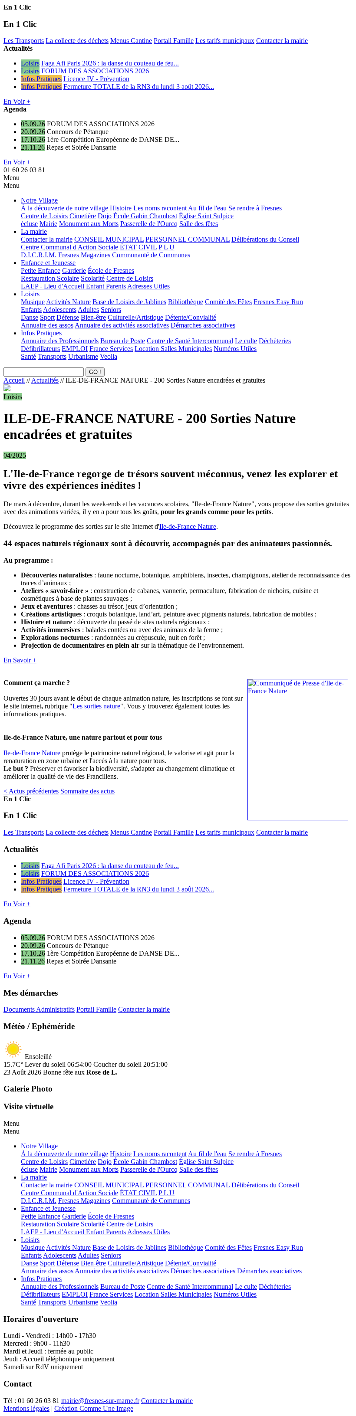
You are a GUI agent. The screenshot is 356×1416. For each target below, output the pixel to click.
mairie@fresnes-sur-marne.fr (100, 1400)
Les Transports (23, 40)
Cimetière (82, 216)
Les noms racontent (160, 208)
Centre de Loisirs (44, 216)
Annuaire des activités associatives (122, 325)
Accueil (14, 380)
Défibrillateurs (40, 348)
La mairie (34, 231)
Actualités (45, 380)
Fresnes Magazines (84, 255)
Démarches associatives (203, 325)
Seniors (111, 309)
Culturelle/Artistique (135, 317)
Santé (28, 356)
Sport (47, 317)
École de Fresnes (111, 270)
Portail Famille (174, 40)
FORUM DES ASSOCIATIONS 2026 (95, 71)
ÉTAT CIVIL (138, 247)
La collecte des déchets (77, 40)
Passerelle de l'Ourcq (149, 223)
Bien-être (93, 317)
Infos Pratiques (41, 78)
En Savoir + (19, 660)
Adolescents (59, 309)
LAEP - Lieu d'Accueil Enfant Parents (73, 286)
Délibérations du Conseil (265, 239)
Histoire (121, 208)
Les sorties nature (96, 706)
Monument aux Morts (89, 223)
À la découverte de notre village (64, 208)
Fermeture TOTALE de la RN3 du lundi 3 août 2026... (138, 86)
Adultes (88, 309)
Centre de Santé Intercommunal (190, 340)
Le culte (246, 340)
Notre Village (39, 200)
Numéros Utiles (235, 348)
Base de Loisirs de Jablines (129, 301)
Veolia (108, 356)
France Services (111, 348)
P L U (166, 247)
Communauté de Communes (151, 255)
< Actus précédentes (31, 791)
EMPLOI (75, 348)
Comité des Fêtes (228, 301)
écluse (29, 223)
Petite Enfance (40, 270)
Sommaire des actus (87, 791)
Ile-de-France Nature (187, 526)
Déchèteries (275, 340)
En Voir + (16, 101)
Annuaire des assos (47, 325)
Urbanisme (83, 356)
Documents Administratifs (39, 1009)
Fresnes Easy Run (278, 301)
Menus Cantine (131, 40)
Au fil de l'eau (207, 208)
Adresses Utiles (148, 286)
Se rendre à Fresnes (255, 208)
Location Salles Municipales (173, 348)
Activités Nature (68, 301)
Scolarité (93, 278)
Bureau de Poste (122, 340)
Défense (67, 317)
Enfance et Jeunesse (48, 262)
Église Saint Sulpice (206, 216)
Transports (52, 356)
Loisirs (30, 63)
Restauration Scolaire (50, 278)
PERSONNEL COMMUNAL (187, 239)
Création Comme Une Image (93, 1408)
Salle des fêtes (198, 223)
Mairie (48, 223)
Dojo (105, 216)
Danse (29, 317)
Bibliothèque (185, 301)
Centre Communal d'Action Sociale (69, 247)
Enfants (31, 309)
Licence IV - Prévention (96, 78)
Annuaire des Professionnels (60, 340)
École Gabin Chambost (145, 216)
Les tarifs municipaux (224, 40)
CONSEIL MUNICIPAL (109, 239)
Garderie (74, 270)
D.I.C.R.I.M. (38, 255)
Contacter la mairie (282, 40)
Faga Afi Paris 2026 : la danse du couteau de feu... (110, 63)
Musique (33, 301)
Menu (11, 177)
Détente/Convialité (190, 317)
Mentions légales (26, 1408)
